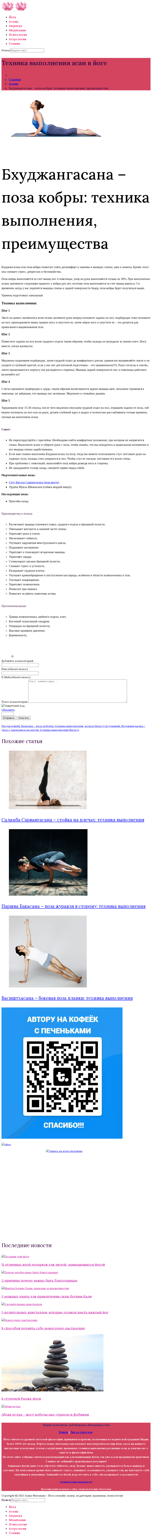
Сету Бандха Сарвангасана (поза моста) (34, 482)
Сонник (14, 43)
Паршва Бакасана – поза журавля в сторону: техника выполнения (73, 906)
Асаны (13, 21)
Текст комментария (14, 701)
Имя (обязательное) (14, 669)
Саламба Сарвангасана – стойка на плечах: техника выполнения (72, 820)
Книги (63, 1432)
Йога (12, 17)
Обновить (8, 709)
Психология (18, 34)
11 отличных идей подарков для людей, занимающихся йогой (53, 1264)
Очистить (24, 718)
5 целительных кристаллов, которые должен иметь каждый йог (54, 1312)
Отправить (9, 718)
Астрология (17, 39)
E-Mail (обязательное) (16, 677)
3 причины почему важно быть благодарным (39, 1280)
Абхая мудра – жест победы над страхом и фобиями (45, 1414)
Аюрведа (15, 26)
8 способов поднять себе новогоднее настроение (43, 1328)
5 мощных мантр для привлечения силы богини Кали (46, 1296)
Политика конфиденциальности (76, 1482)
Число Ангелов (81, 1432)
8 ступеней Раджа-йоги (21, 1398)
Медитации (17, 30)
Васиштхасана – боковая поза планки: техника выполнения (67, 998)
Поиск (5, 50)
